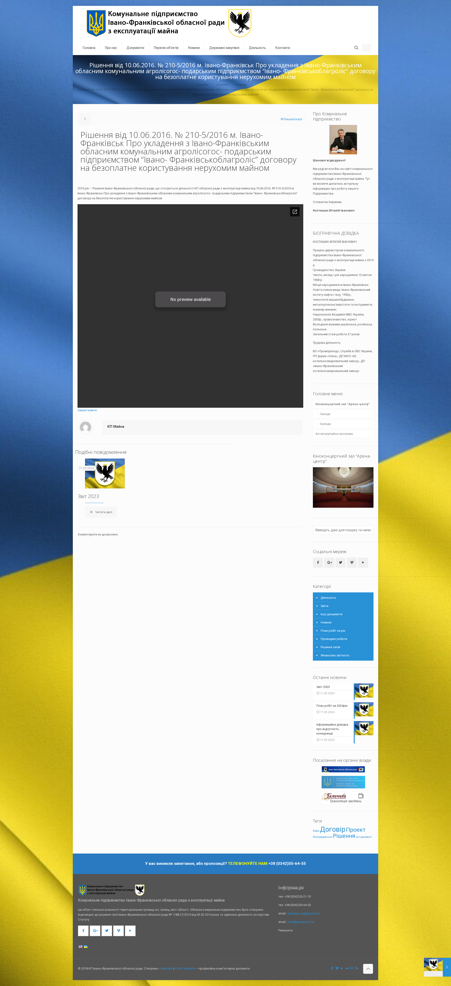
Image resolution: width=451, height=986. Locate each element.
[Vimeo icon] (337, 968)
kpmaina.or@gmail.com (304, 913)
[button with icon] (318, 563)
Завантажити (87, 410)
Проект (355, 829)
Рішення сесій (330, 647)
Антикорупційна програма (334, 433)
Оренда (325, 424)
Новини (222, 84)
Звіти (324, 606)
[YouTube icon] (342, 968)
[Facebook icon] (332, 968)
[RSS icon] (356, 968)
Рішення (344, 835)
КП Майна (115, 426)
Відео (316, 830)
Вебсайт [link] (166, 968)
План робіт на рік (333, 630)
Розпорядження (322, 836)
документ (366, 836)
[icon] (352, 968)
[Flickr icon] (347, 968)
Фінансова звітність (335, 655)
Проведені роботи (334, 639)
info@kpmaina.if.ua (301, 922)
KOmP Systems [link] (185, 968)
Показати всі (292, 119)
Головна (202, 84)
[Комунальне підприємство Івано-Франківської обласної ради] (169, 23)
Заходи (325, 414)
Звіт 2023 (88, 496)
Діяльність (328, 597)
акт (358, 836)
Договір (332, 829)
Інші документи (331, 614)
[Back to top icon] (368, 969)
